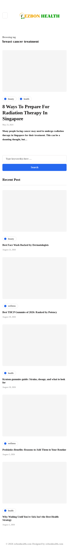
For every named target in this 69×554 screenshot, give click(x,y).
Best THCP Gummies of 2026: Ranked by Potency (29, 312)
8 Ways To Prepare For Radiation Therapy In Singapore (25, 112)
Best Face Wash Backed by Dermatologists (25, 245)
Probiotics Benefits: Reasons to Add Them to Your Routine (34, 449)
